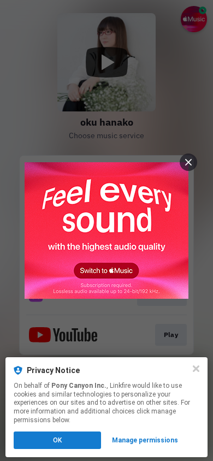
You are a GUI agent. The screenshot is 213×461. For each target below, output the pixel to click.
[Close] (196, 368)
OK (57, 440)
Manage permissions (145, 440)
